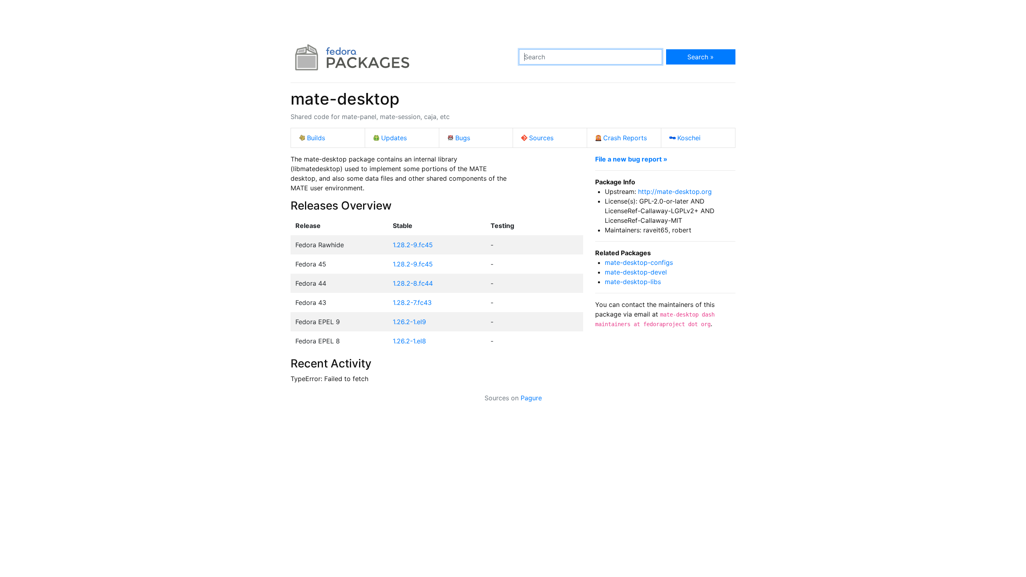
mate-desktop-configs (639, 262)
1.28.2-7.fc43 (412, 303)
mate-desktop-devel (636, 272)
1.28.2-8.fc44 (413, 283)
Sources (541, 138)
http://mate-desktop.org (675, 192)
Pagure (531, 398)
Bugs (462, 138)
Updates (394, 138)
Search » (700, 57)
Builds (316, 138)
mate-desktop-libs (633, 282)
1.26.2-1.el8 (409, 341)
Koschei (689, 138)
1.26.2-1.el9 (409, 322)
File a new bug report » (631, 159)
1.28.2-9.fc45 (413, 245)
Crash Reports (625, 138)
